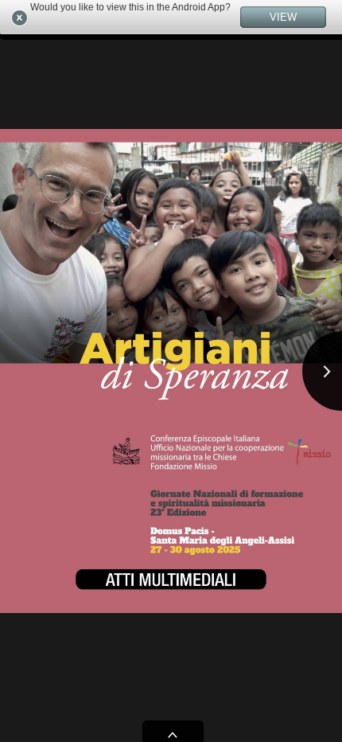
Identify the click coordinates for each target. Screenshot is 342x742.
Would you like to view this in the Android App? (130, 7)
